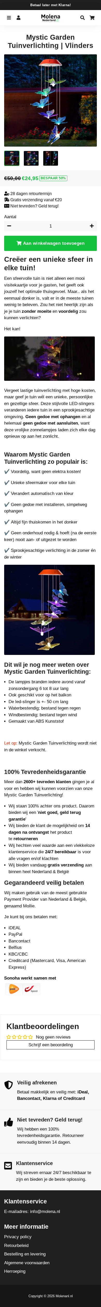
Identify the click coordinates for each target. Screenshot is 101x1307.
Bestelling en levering (25, 1254)
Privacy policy (18, 1236)
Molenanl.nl (64, 1296)
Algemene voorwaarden (26, 1262)
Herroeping (14, 1271)
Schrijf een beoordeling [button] (50, 1044)
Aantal (10, 216)
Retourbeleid (16, 1245)
